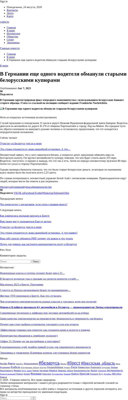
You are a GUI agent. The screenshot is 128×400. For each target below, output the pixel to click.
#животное (84, 367)
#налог (94, 370)
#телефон (107, 374)
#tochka (3, 363)
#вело (118, 364)
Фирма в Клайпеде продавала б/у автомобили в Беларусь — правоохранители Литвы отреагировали (61, 307)
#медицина (44, 371)
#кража (17, 370)
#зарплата (95, 367)
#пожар (27, 374)
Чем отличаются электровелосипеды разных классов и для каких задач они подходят (48, 301)
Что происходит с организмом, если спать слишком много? (33, 204)
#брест (73, 362)
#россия (85, 373)
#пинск (19, 374)
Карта (10, 16)
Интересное (13, 33)
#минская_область (65, 370)
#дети (74, 367)
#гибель (15, 367)
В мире (11, 30)
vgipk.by (4, 21)
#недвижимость (115, 370)
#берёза (63, 364)
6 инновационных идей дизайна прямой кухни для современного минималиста (45, 347)
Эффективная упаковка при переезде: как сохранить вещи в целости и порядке (45, 330)
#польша (36, 373)
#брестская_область (98, 363)
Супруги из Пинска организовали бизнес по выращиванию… (35, 290)
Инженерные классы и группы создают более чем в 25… (32, 273)
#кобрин (114, 367)
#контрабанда (6, 370)
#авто (11, 363)
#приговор (46, 374)
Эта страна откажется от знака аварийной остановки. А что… (35, 149)
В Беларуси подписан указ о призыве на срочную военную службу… (39, 278)
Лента (10, 13)
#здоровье (106, 367)
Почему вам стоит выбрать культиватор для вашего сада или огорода (39, 324)
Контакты (12, 10)
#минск (53, 370)
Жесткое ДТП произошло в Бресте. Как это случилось (30, 295)
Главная (11, 27)
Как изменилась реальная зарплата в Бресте (25, 215)
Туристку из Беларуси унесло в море (21, 143)
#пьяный (67, 374)
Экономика (13, 42)
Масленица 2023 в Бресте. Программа (21, 284)
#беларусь (5, 187)
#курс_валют (27, 371)
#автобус (19, 364)
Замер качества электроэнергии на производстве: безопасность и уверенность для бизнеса (51, 318)
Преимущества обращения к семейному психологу (29, 335)
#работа (75, 373)
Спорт (10, 39)
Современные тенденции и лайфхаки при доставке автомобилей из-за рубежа (44, 313)
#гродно (43, 367)
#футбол (116, 373)
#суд (101, 374)
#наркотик (102, 371)
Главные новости (10, 48)
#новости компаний (8, 374)
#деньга (27, 187)
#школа (3, 377)
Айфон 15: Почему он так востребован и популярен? (30, 341)
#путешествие (57, 374)
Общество (12, 36)
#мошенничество (42, 187)
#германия (17, 187)
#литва (35, 370)
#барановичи (31, 363)
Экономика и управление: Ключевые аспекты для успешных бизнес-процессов (45, 352)
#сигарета (94, 374)
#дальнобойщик (55, 367)
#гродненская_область (30, 367)
